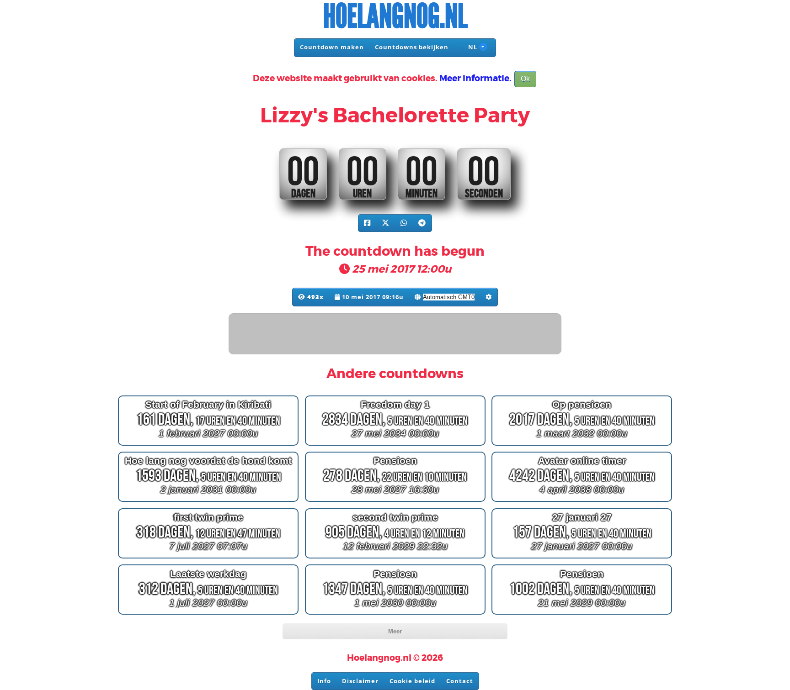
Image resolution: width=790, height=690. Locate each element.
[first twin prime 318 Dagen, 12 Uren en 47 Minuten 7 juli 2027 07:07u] (208, 558)
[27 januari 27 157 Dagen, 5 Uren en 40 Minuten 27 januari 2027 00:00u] (581, 558)
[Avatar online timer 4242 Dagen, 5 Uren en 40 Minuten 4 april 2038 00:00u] (581, 502)
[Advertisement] (395, 334)
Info (324, 681)
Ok (525, 79)
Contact (459, 681)
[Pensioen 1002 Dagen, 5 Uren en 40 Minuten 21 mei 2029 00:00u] (581, 614)
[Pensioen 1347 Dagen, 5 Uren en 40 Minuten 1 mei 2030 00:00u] (395, 614)
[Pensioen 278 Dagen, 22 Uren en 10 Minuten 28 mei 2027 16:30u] (395, 502)
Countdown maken (332, 47)
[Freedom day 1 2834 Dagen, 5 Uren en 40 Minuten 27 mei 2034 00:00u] (395, 445)
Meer (395, 631)
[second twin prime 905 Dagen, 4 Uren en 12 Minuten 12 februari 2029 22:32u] (395, 558)
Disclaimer (360, 681)
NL (471, 47)
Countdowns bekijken (411, 47)
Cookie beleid (412, 681)
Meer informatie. (475, 78)
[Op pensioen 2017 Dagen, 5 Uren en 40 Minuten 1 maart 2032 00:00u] (581, 445)
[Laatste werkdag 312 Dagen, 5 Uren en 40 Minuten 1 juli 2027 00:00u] (208, 614)
